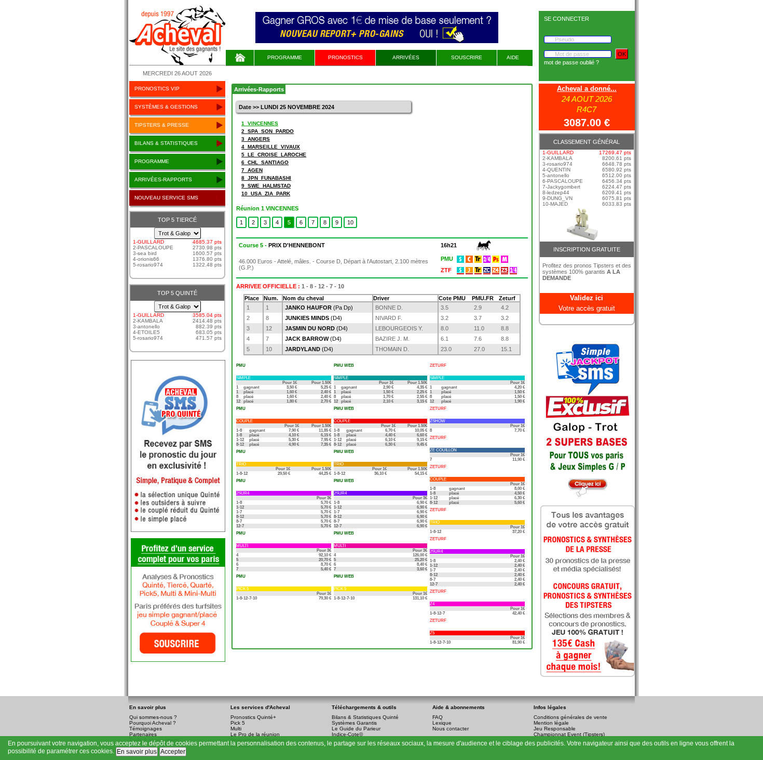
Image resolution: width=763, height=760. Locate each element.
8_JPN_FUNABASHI (266, 178)
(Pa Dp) (319, 307)
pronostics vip (157, 88)
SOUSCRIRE (466, 57)
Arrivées (405, 57)
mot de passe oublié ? (571, 62)
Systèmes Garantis (354, 723)
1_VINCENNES (259, 123)
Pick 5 (237, 723)
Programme (284, 57)
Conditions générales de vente (570, 717)
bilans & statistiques (166, 143)
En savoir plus (137, 751)
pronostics (345, 57)
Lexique (442, 723)
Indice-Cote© (347, 734)
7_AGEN (252, 170)
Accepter (172, 751)
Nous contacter (450, 728)
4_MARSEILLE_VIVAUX (270, 147)
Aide (513, 57)
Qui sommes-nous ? (153, 717)
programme (151, 161)
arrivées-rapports (163, 179)
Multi (235, 728)
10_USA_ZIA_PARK (265, 193)
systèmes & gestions (166, 107)
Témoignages (145, 728)
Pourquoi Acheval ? (152, 723)
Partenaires (143, 734)
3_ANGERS (255, 139)
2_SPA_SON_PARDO (267, 131)
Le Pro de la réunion (255, 734)
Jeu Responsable (555, 728)
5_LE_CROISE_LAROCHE (273, 154)
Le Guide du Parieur (356, 728)
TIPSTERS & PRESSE (161, 125)
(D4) (313, 318)
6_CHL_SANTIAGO (265, 162)
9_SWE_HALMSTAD (266, 186)
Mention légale (551, 723)
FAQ (437, 717)
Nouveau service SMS (166, 198)
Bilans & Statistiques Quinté (365, 717)
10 (350, 222)
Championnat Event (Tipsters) (569, 734)
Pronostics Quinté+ (253, 717)
